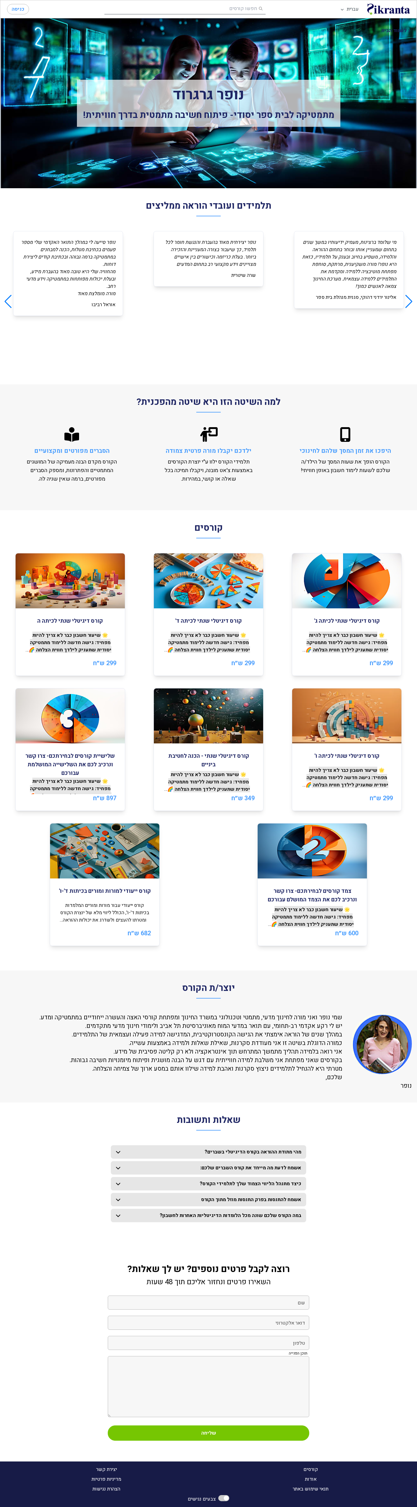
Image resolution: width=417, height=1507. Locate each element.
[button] (347, 614)
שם (301, 1303)
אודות (311, 1479)
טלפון (299, 1343)
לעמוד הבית (394, 30)
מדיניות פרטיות (106, 1479)
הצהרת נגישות (106, 1489)
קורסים (310, 1469)
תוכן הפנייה (298, 1353)
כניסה (18, 9)
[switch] (223, 1498)
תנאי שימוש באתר (310, 1489)
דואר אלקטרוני (290, 1323)
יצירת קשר (106, 1469)
